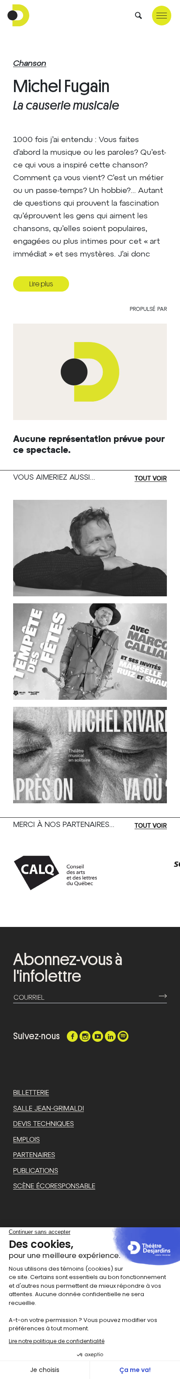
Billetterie (31, 1093)
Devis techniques (43, 1124)
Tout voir (151, 479)
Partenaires (34, 1155)
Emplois (26, 1140)
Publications (35, 1171)
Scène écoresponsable (54, 1186)
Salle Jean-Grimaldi (48, 1108)
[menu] (161, 15)
